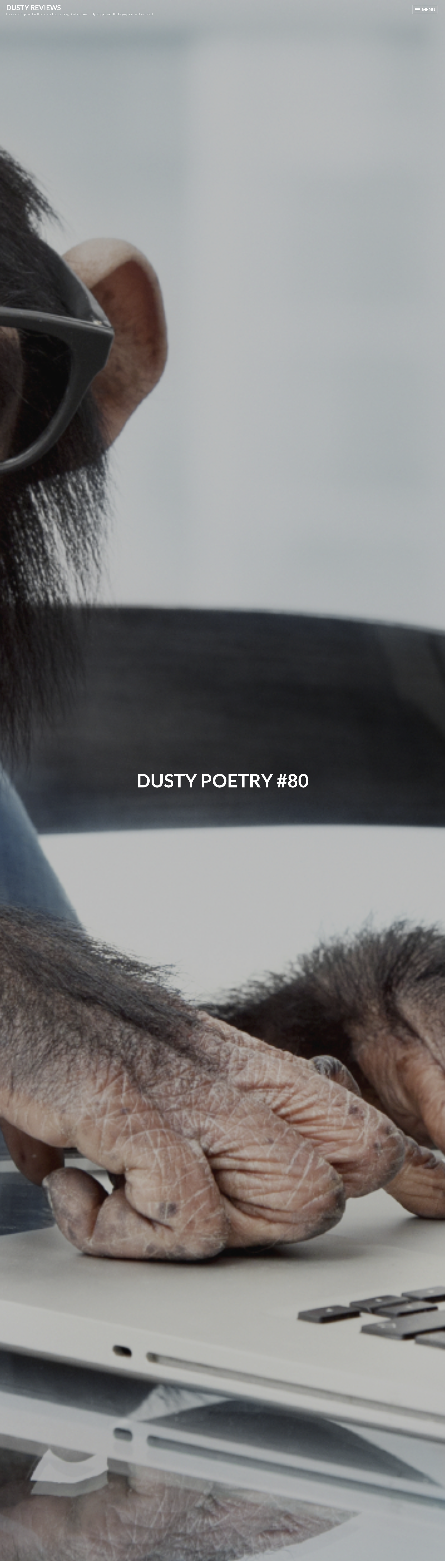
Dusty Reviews (33, 7)
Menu (428, 9)
